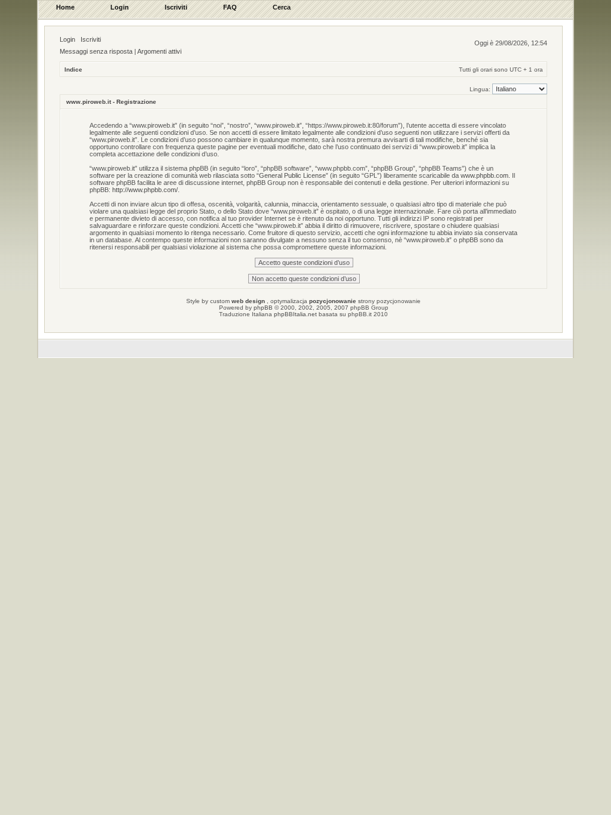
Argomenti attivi (159, 51)
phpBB (263, 307)
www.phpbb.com (484, 175)
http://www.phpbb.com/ (145, 189)
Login (67, 39)
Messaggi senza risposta (96, 51)
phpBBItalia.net (295, 314)
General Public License (292, 175)
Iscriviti (91, 39)
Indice (73, 69)
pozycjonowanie (332, 301)
